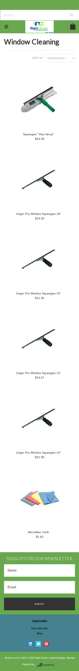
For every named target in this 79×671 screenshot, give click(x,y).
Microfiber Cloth (38, 532)
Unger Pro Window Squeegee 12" (38, 373)
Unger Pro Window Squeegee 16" (38, 293)
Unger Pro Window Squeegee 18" (38, 213)
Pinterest (46, 643)
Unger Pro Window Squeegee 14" (38, 452)
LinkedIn (30, 643)
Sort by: (37, 58)
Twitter (38, 643)
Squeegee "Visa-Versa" (38, 134)
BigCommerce (47, 664)
